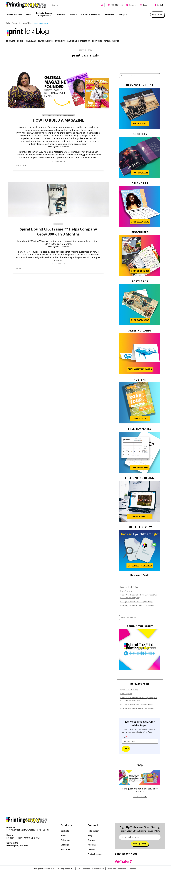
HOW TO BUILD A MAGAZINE (58, 120)
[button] (102, 5)
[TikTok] (128, 861)
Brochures (65, 849)
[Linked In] (99, 165)
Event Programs (126, 591)
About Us (92, 845)
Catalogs (65, 845)
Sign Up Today (139, 843)
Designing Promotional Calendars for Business (137, 605)
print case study (41, 23)
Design (122, 14)
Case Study (85, 41)
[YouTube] (123, 861)
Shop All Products (14, 14)
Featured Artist (111, 41)
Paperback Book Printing (129, 587)
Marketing (72, 41)
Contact (91, 840)
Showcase (97, 41)
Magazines (57, 115)
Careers (91, 849)
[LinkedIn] (126, 861)
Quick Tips (60, 41)
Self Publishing (45, 41)
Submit (126, 749)
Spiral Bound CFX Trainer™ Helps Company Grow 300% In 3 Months (58, 232)
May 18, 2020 (20, 268)
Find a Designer (95, 854)
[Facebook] (116, 861)
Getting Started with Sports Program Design (136, 601)
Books (20, 41)
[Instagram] (120, 861)
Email (124, 737)
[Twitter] (118, 861)
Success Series (68, 115)
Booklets (10, 41)
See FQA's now (140, 796)
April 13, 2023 (21, 165)
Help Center (157, 14)
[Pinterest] (131, 861)
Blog (90, 835)
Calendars (30, 41)
